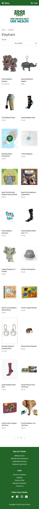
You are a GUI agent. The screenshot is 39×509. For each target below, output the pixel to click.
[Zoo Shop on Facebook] (17, 497)
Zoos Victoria (25, 504)
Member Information (19, 483)
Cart (35, 3)
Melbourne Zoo (20, 456)
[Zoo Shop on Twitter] (12, 497)
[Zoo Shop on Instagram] (22, 497)
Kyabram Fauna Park (19, 464)
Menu (6, 3)
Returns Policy (19, 480)
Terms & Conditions (19, 474)
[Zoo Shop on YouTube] (26, 497)
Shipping (19, 477)
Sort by (4, 39)
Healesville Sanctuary (19, 461)
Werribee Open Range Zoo (19, 458)
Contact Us (19, 486)
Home (3, 30)
